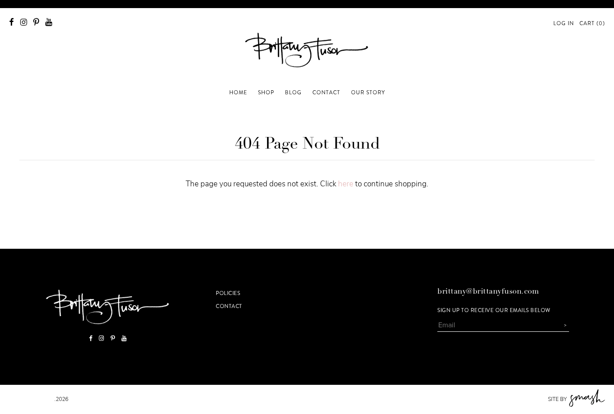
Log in (563, 23)
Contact (229, 306)
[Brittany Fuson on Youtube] (48, 22)
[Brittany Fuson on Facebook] (11, 22)
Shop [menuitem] (266, 92)
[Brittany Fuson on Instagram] (23, 22)
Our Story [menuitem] (368, 92)
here (345, 184)
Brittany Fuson (31, 399)
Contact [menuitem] (326, 92)
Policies (228, 293)
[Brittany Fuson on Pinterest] (36, 22)
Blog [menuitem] (293, 92)
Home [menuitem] (238, 92)
